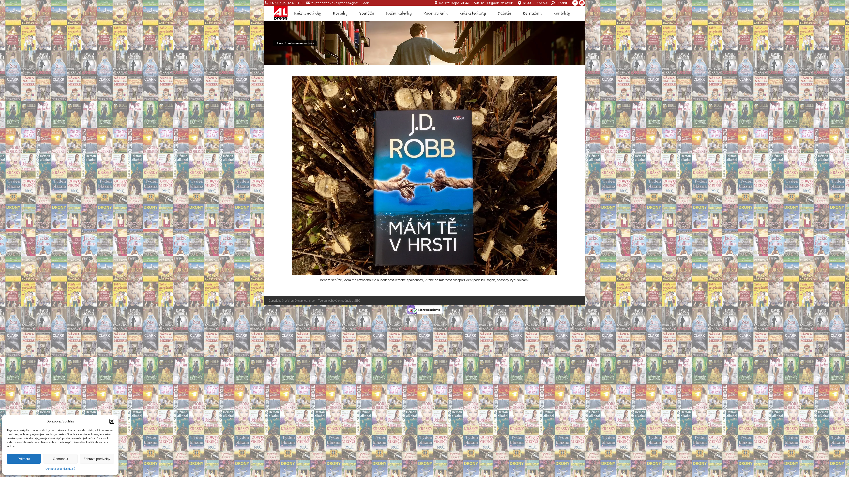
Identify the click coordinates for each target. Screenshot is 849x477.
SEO (357, 300)
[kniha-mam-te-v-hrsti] (424, 175)
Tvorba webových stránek (334, 300)
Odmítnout (60, 459)
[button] (112, 421)
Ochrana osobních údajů (60, 468)
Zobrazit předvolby (97, 459)
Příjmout (24, 459)
